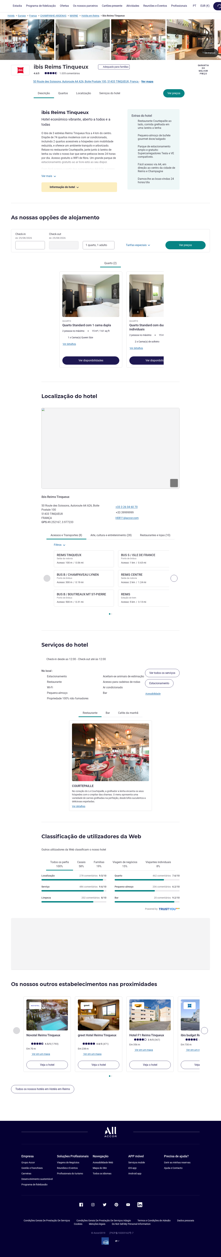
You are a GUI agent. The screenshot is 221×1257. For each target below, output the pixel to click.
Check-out (57, 235)
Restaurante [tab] (90, 712)
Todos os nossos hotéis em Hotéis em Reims (42, 1089)
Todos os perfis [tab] (59, 864)
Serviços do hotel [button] (64, 645)
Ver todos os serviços (162, 673)
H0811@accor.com (127, 518)
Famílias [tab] (99, 864)
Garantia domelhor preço (203, 69)
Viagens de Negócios (68, 1162)
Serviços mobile (136, 1162)
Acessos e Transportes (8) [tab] (66, 535)
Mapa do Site (100, 1168)
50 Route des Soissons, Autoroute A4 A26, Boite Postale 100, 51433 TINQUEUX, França (86, 81)
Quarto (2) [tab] (110, 263)
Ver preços (173, 93)
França (33, 15)
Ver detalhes (78, 806)
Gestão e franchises (32, 1168)
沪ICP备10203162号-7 (121, 1233)
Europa (22, 15)
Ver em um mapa (40, 1054)
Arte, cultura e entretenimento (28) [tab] (111, 535)
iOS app (132, 1168)
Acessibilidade (153, 693)
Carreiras (26, 1173)
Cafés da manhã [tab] (128, 712)
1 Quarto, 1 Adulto (96, 245)
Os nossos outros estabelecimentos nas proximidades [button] (84, 984)
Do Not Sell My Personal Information (131, 1224)
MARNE (74, 15)
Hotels (11, 15)
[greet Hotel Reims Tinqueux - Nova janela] (98, 1014)
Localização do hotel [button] (69, 396)
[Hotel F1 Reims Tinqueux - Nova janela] (150, 1014)
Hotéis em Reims (90, 15)
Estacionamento (159, 683)
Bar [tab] (108, 712)
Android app (134, 1173)
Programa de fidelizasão (34, 1184)
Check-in (23, 235)
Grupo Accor (28, 1162)
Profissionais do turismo (70, 1173)
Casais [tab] (81, 864)
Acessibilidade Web (103, 1162)
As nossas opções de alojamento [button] (55, 217)
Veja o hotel (47, 1064)
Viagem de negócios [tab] (125, 864)
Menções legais (97, 1224)
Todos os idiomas (102, 1173)
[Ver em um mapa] (110, 448)
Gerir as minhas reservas (177, 1162)
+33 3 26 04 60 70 (127, 507)
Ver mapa (147, 81)
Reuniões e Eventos (67, 1168)
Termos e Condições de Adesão (154, 1220)
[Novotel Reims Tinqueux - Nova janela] (47, 1014)
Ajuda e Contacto (173, 1168)
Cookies (78, 1224)
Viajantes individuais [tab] (158, 864)
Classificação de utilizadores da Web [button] (91, 836)
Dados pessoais (185, 1220)
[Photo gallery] (110, 39)
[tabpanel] (110, 319)
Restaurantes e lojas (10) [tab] (155, 535)
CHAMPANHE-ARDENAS (53, 15)
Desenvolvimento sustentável (37, 1179)
